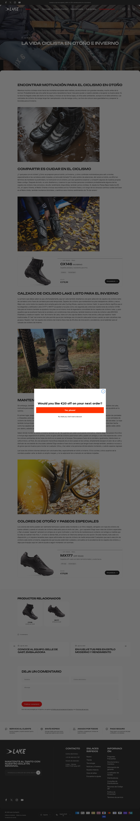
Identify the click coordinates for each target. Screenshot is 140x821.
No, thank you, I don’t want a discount (70, 416)
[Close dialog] (103, 391)
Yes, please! (70, 410)
